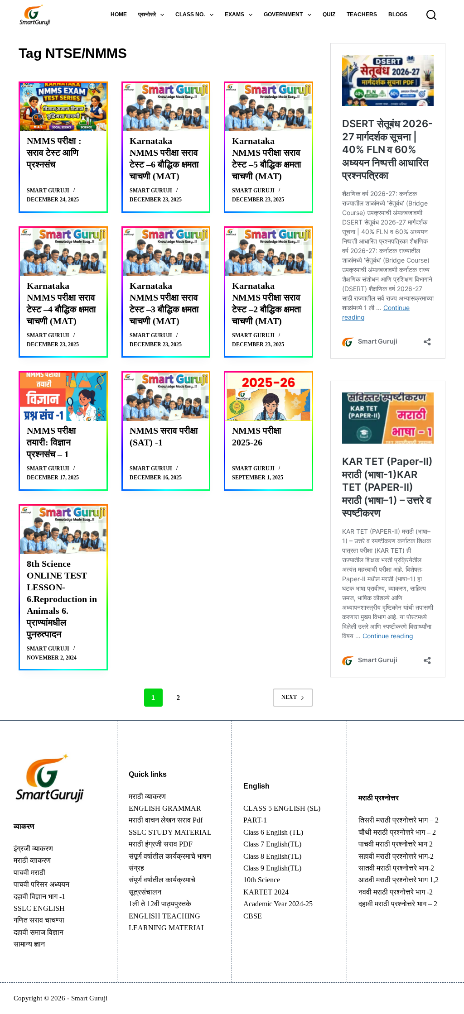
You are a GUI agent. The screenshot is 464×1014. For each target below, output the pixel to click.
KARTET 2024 (266, 892)
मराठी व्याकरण (147, 796)
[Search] (431, 15)
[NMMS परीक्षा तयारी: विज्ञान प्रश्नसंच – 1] (63, 397)
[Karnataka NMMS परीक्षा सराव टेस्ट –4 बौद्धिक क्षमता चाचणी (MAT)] (63, 252)
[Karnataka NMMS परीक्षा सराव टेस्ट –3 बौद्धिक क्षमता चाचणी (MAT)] (166, 252)
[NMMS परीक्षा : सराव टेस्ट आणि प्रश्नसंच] (63, 107)
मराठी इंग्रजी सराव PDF (161, 844)
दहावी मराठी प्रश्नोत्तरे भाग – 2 (397, 904)
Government (283, 14)
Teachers (362, 14)
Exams (234, 14)
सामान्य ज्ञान (29, 944)
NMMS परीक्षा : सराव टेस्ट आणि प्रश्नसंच (54, 152)
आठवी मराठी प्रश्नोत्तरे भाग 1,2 (398, 880)
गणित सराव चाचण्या (39, 920)
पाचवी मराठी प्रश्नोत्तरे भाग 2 (395, 844)
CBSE (252, 916)
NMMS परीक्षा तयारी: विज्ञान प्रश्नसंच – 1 (51, 442)
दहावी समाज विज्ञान (38, 932)
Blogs (397, 14)
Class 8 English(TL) (272, 856)
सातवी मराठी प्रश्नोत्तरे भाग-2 (396, 868)
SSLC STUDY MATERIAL (170, 832)
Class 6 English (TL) (273, 832)
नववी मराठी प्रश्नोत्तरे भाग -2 (395, 892)
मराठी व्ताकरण (32, 860)
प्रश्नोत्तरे (147, 14)
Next (289, 697)
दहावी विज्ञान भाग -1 (39, 896)
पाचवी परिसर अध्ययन (41, 884)
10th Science (261, 880)
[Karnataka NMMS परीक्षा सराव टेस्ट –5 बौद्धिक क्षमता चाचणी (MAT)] (268, 107)
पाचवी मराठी (29, 872)
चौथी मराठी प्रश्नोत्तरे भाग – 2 (397, 832)
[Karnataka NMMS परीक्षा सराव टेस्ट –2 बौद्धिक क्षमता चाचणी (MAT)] (268, 252)
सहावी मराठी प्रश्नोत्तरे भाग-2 (396, 856)
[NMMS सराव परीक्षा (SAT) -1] (166, 397)
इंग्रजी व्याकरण (33, 848)
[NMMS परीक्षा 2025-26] (268, 397)
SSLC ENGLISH (39, 908)
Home (119, 14)
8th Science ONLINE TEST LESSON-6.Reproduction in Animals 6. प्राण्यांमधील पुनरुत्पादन (62, 599)
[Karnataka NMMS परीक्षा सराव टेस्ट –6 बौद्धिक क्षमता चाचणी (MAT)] (166, 107)
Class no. (190, 14)
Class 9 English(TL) (272, 868)
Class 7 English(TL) (272, 844)
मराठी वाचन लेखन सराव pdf (166, 820)
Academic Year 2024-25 (278, 904)
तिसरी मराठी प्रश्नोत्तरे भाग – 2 (398, 820)
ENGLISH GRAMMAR (165, 808)
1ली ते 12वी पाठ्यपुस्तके (160, 904)
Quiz (329, 14)
